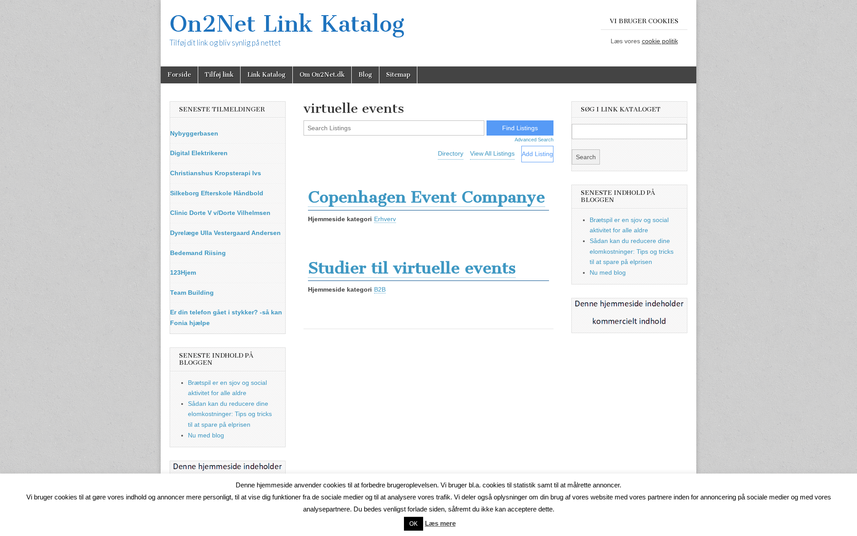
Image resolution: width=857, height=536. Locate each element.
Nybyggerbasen (194, 133)
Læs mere (440, 523)
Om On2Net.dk (322, 74)
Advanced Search (534, 139)
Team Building (192, 292)
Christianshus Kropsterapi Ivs (215, 173)
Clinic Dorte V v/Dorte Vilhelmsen (220, 212)
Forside (179, 74)
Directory (450, 153)
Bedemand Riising (198, 252)
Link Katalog (266, 74)
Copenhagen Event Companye (426, 196)
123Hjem (183, 272)
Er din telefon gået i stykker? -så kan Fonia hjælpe (226, 317)
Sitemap (398, 74)
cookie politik (660, 41)
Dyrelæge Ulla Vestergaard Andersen (225, 232)
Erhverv (385, 219)
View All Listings (492, 153)
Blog (365, 74)
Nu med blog (206, 435)
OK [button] (413, 523)
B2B (380, 289)
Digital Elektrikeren (199, 153)
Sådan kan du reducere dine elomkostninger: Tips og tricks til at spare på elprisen (230, 414)
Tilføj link (219, 74)
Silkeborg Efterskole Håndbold (216, 193)
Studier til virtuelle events (412, 267)
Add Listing (537, 153)
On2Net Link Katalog (287, 23)
